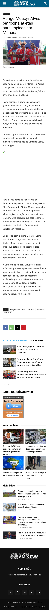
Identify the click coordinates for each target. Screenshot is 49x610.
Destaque (30, 309)
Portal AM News (11, 37)
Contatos (16, 602)
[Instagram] (17, 592)
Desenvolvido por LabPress (32, 602)
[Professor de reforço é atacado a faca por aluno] (35, 463)
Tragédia (29, 443)
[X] (17, 327)
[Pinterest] (23, 327)
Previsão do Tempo (9, 469)
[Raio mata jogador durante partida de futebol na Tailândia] (9, 349)
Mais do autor (36, 341)
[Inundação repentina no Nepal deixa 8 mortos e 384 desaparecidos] (35, 436)
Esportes (12, 10)
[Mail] (24, 592)
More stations (18, 412)
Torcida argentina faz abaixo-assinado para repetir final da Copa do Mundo (31, 374)
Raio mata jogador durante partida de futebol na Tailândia (30, 349)
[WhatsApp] (11, 327)
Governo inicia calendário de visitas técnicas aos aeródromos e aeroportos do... (32, 493)
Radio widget (8, 412)
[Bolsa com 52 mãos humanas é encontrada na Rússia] (9, 507)
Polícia (5, 443)
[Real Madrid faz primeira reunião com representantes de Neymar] (9, 535)
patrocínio (7, 313)
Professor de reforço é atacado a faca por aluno (35, 475)
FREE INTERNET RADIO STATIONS (13, 398)
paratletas (40, 309)
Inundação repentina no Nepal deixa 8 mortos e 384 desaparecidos (35, 449)
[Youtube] (38, 592)
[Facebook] (5, 327)
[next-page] (8, 384)
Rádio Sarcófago (13, 401)
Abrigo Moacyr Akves (17, 309)
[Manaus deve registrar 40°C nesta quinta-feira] (13, 463)
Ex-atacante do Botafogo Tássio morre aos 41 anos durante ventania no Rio (30, 362)
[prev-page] (4, 384)
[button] (4, 3)
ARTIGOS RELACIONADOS (15, 341)
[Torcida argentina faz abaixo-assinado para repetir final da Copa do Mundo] (9, 374)
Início (4, 10)
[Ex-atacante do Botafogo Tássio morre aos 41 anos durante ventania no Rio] (9, 362)
